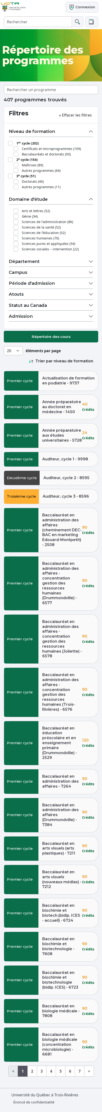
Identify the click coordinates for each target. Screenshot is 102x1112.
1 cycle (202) (27, 143)
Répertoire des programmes (42, 55)
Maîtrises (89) (32, 165)
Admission (20, 316)
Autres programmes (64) (41, 170)
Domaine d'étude (28, 199)
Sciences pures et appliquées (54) (48, 243)
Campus (18, 272)
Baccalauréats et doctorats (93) (46, 154)
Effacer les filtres (77, 115)
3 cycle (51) (26, 175)
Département (24, 261)
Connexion (84, 7)
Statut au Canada (28, 305)
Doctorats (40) (33, 181)
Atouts (16, 294)
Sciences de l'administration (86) (47, 222)
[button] (91, 21)
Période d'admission (32, 283)
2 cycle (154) (27, 159)
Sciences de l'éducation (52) (43, 232)
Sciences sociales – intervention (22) (50, 249)
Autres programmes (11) (41, 187)
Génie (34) (30, 216)
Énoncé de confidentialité (33, 1102)
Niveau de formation (32, 131)
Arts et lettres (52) (36, 211)
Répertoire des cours (51, 336)
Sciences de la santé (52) (41, 227)
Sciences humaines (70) (40, 238)
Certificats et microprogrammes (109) (51, 148)
